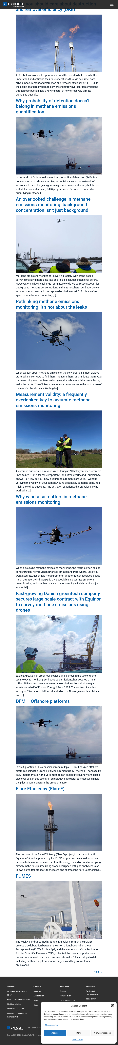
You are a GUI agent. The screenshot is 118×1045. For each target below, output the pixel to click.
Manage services (51, 1025)
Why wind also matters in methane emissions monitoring (51, 499)
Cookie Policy (77, 1040)
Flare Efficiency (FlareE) (40, 788)
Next (98, 971)
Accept (55, 1033)
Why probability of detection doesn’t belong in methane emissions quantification (53, 106)
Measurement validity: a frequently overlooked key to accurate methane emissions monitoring (53, 400)
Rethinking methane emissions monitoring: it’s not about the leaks (51, 304)
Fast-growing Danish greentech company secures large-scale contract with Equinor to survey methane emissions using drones (58, 602)
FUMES (23, 876)
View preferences (102, 1033)
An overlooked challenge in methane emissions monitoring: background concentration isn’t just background (53, 204)
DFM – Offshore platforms (43, 701)
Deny (78, 1033)
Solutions (11, 986)
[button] (112, 1005)
